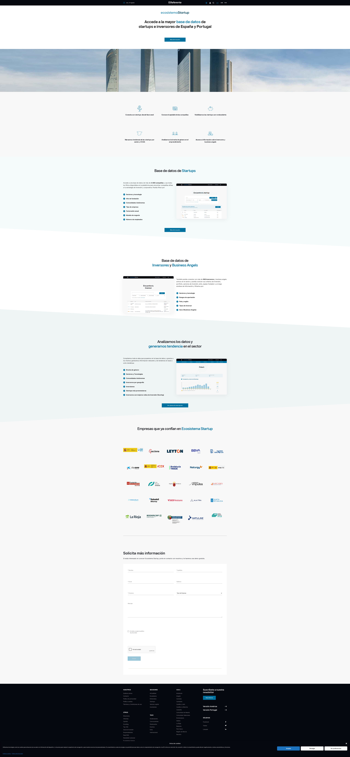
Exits (151, 729)
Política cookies (7, 753)
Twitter (205, 725)
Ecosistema (153, 696)
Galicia (178, 720)
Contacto (126, 696)
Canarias (179, 699)
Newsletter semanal (129, 738)
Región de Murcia (181, 731)
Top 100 (125, 727)
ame (222, 2)
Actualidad (153, 693)
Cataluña (179, 710)
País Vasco (179, 729)
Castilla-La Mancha (182, 707)
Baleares (178, 726)
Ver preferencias (336, 748)
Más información (175, 39)
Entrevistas (153, 699)
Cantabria (179, 701)
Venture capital (154, 704)
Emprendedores (128, 732)
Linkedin (205, 729)
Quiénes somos (127, 693)
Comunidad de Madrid (183, 712)
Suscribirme (209, 697)
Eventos (152, 727)
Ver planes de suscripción (175, 405)
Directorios (126, 716)
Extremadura (180, 718)
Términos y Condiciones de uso (132, 704)
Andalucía (179, 693)
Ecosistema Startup (129, 740)
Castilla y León (180, 704)
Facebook (206, 722)
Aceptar (288, 748)
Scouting (126, 724)
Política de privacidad (17, 753)
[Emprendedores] (210, 3)
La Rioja (178, 723)
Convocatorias (154, 721)
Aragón (178, 696)
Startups (152, 701)
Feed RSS (126, 735)
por (225, 2)
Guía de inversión (128, 729)
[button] (346, 743)
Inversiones (153, 707)
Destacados (153, 724)
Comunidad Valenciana (183, 715)
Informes (125, 718)
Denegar (312, 748)
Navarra (178, 734)
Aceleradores (154, 718)
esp (217, 2)
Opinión (125, 721)
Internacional (154, 732)
